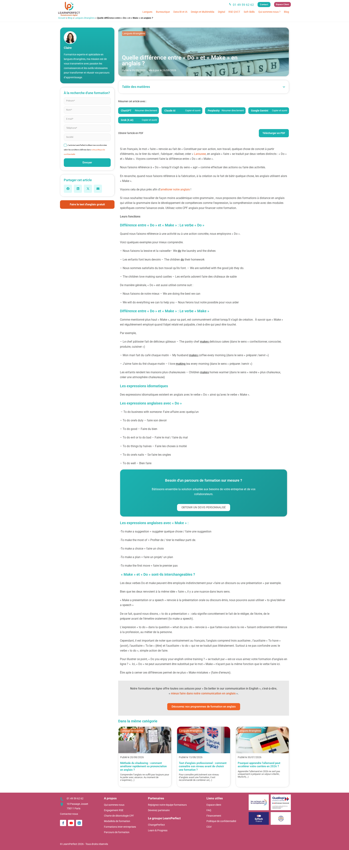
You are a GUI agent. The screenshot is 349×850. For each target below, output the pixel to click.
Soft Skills (249, 11)
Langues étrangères (85, 18)
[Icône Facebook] (63, 823)
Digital (221, 11)
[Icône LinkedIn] (79, 823)
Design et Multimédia (202, 11)
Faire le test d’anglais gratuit (87, 204)
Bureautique (163, 11)
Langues (147, 11)
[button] (68, 189)
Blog (286, 11)
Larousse (200, 154)
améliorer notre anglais (175, 189)
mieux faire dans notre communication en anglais (203, 693)
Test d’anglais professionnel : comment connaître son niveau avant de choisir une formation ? (202, 766)
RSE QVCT (234, 11)
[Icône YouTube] (71, 823)
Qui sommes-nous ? (269, 11)
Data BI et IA (180, 11)
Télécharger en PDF (273, 133)
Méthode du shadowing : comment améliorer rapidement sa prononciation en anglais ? (143, 766)
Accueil (61, 18)
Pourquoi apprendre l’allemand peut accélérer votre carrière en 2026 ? (259, 764)
